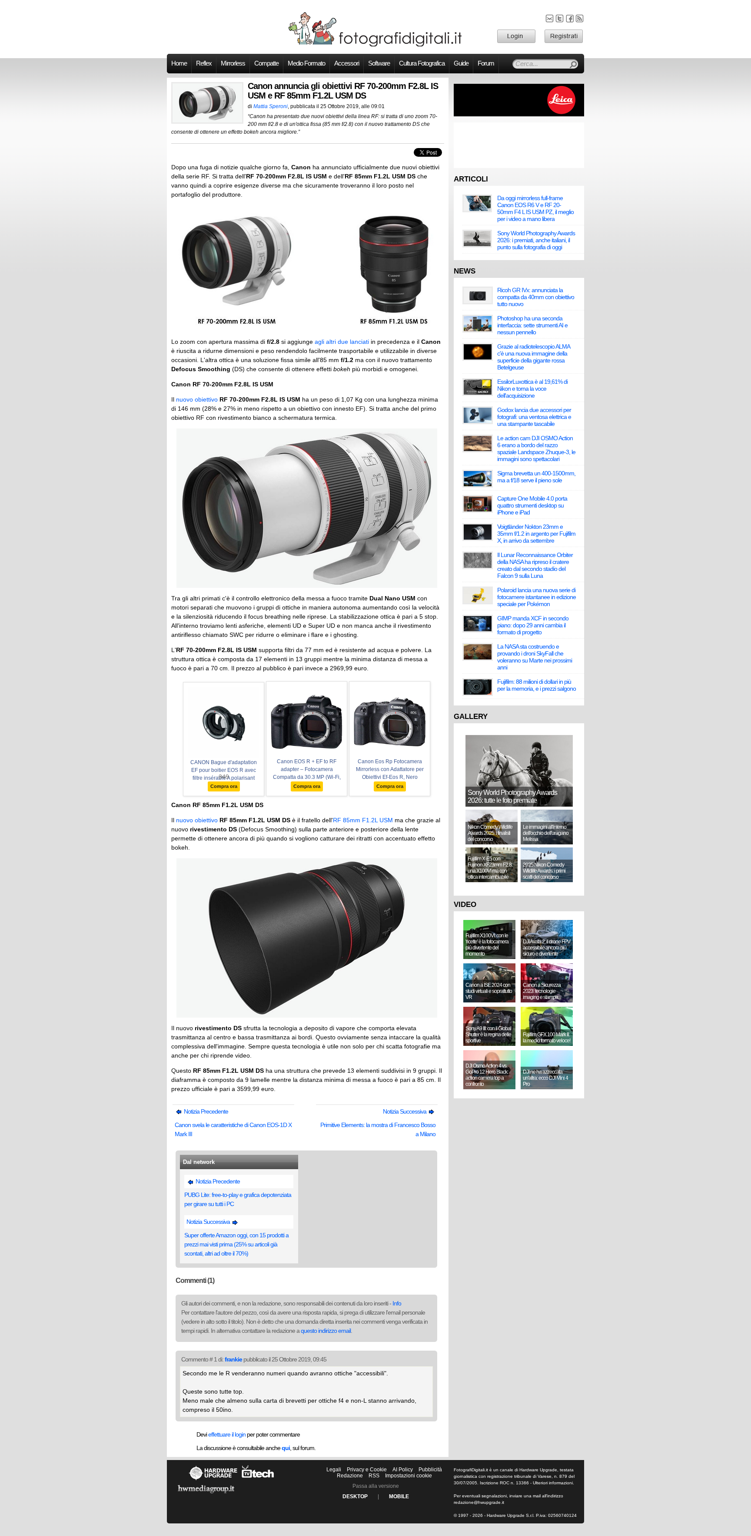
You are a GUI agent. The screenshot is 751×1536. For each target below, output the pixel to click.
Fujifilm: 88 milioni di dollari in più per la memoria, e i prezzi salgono (536, 685)
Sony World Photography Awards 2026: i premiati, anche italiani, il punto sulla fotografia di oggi (536, 240)
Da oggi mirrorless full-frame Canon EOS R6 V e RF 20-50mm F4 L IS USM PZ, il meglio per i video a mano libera (535, 208)
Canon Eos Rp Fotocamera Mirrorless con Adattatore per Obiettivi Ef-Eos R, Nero (390, 769)
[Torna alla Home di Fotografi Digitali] (375, 45)
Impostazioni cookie (408, 1476)
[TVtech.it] (258, 1480)
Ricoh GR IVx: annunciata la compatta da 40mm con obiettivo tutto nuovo (535, 297)
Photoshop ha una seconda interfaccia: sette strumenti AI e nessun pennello (532, 325)
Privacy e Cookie (367, 1470)
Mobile (399, 1496)
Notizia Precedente (205, 1111)
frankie (233, 1359)
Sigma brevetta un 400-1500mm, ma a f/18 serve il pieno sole (536, 477)
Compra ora (223, 786)
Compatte (266, 63)
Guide (461, 63)
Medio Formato (306, 63)
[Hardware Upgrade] (213, 1480)
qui (286, 1447)
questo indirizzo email (326, 1330)
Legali (333, 1470)
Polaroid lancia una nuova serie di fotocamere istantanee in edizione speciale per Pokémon (536, 597)
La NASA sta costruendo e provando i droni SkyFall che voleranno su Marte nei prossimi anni (534, 657)
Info (396, 1303)
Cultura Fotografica (422, 63)
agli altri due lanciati (342, 341)
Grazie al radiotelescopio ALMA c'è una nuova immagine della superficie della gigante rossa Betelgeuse (533, 357)
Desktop (355, 1496)
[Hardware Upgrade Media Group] (206, 1495)
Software (379, 63)
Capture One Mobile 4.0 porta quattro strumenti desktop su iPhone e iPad (532, 505)
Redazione (350, 1476)
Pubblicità (430, 1470)
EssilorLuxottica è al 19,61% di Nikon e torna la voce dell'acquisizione (532, 388)
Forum (486, 63)
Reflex (204, 63)
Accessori (346, 63)
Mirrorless (233, 63)
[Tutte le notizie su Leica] (519, 115)
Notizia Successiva (405, 1111)
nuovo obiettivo (197, 399)
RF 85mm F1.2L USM (363, 820)
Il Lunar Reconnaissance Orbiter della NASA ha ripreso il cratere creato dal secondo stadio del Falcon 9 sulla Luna (535, 565)
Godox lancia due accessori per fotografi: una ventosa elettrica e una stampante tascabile (534, 416)
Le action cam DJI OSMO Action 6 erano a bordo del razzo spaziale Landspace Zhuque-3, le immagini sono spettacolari (536, 448)
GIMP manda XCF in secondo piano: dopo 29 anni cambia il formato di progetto (532, 625)
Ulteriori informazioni (553, 1482)
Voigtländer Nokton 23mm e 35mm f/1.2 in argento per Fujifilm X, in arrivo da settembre (536, 533)
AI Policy (402, 1470)
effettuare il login (227, 1434)
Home (179, 63)
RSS (374, 1476)
